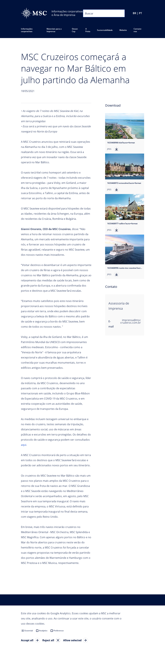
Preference (58, 630)
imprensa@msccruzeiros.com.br (130, 321)
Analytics (43, 630)
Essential (28, 630)
